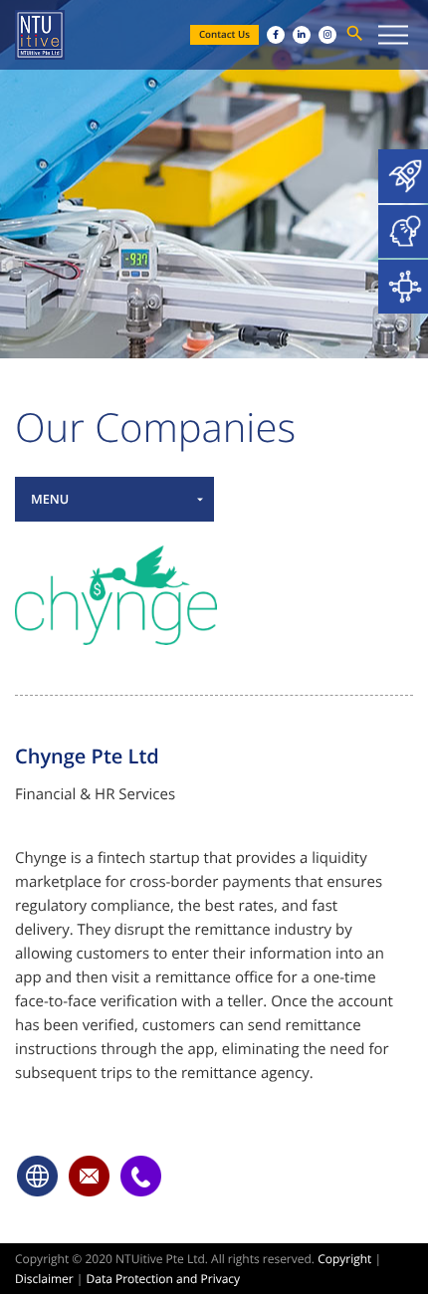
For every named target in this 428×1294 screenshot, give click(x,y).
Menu (50, 499)
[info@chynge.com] (89, 1175)
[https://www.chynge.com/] (38, 1175)
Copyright (344, 1258)
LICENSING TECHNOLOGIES (403, 287)
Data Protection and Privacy (164, 1278)
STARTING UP (403, 176)
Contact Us (224, 34)
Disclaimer (44, 1278)
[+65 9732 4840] (141, 1175)
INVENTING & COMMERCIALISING (403, 232)
